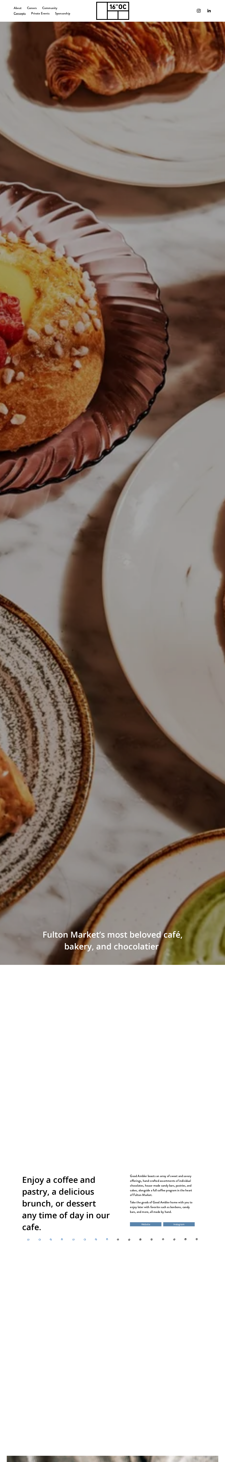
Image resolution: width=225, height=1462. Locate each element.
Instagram (178, 1224)
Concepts (20, 13)
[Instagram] (198, 10)
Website (145, 1224)
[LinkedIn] (209, 10)
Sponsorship (62, 13)
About (18, 8)
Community (49, 8)
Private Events (40, 13)
